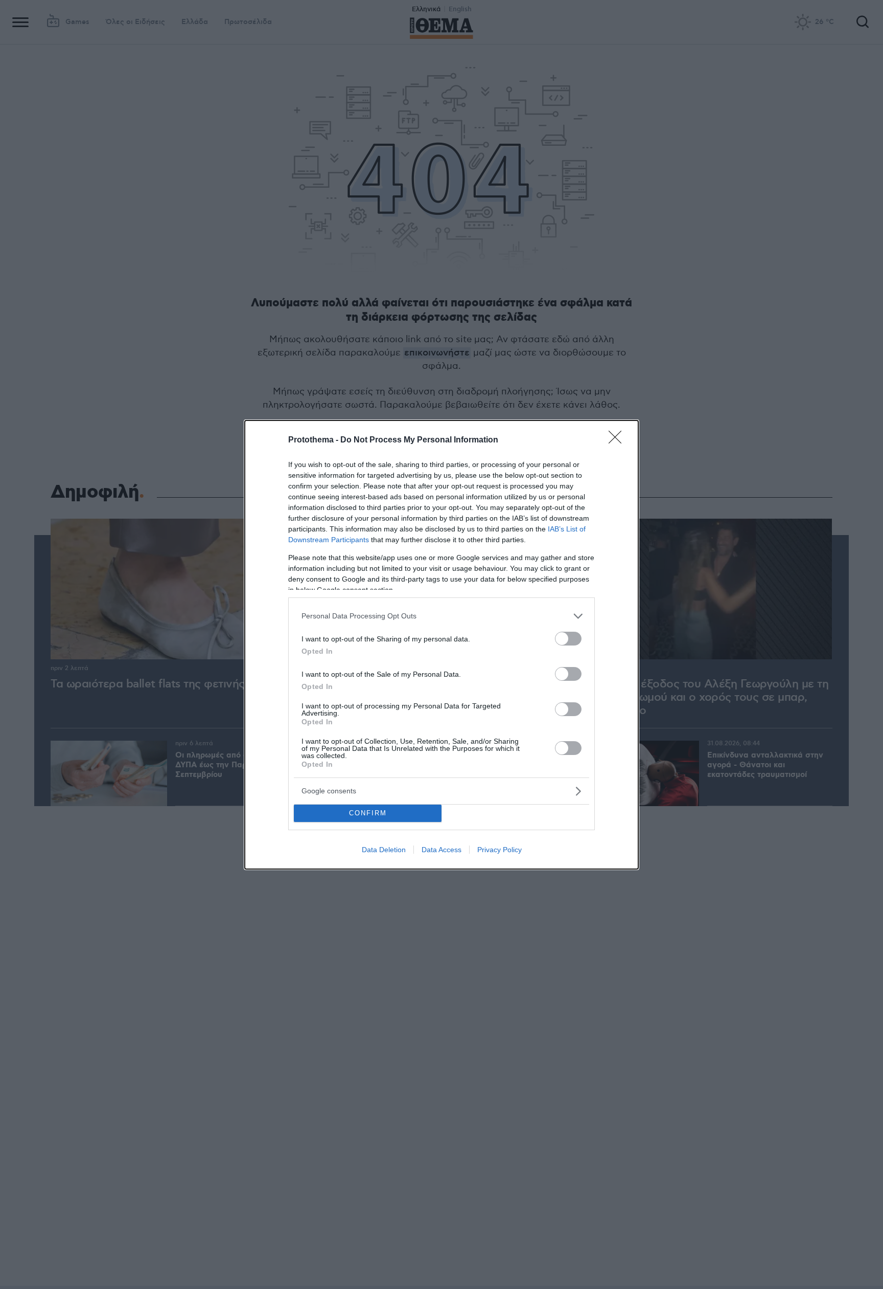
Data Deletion (384, 850)
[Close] (618, 440)
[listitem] (441, 616)
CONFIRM (368, 813)
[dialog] (441, 644)
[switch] (568, 639)
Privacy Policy (499, 850)
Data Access (441, 850)
